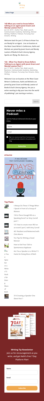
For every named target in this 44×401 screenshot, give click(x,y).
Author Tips (19, 30)
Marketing (26, 32)
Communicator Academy (13, 32)
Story (37, 72)
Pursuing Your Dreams (26, 72)
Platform (13, 34)
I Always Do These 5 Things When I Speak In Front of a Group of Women (26, 208)
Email (9, 378)
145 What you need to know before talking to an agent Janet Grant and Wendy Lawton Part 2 (19, 26)
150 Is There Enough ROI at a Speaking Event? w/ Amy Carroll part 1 (26, 218)
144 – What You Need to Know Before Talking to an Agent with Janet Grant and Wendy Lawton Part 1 (22, 64)
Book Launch (28, 30)
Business (7, 70)
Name (9, 369)
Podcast (20, 34)
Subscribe (22, 146)
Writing (13, 36)
